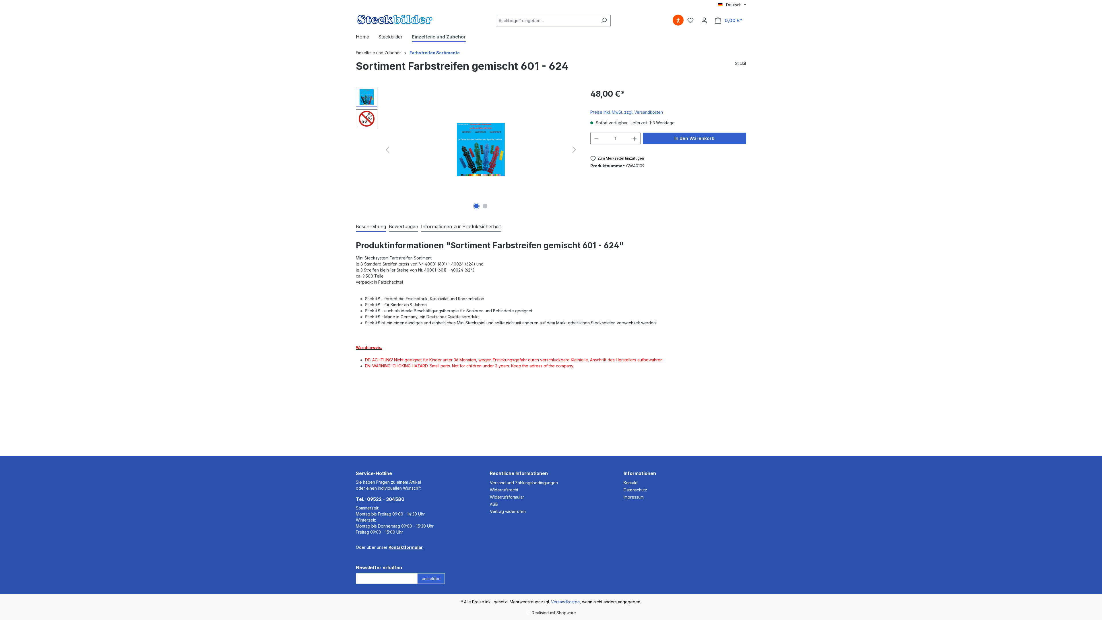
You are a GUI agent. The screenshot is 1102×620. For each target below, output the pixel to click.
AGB (494, 504)
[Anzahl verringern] (596, 138)
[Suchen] (604, 20)
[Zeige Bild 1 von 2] (476, 206)
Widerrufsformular (507, 497)
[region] (467, 149)
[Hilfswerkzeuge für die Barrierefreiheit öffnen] (678, 20)
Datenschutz (635, 489)
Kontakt (631, 482)
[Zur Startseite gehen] (395, 19)
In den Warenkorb (694, 138)
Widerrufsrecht (504, 489)
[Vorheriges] (387, 149)
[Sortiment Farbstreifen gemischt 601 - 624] (481, 149)
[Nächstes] (574, 149)
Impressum (634, 497)
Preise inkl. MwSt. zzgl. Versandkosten (626, 112)
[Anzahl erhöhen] (635, 138)
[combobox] (546, 20)
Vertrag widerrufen (508, 511)
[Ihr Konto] (704, 20)
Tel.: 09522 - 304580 (380, 499)
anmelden (431, 578)
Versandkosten (565, 601)
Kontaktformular (406, 547)
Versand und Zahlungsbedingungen (524, 482)
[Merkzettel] (690, 20)
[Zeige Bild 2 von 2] (485, 206)
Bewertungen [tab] (403, 226)
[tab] (371, 227)
